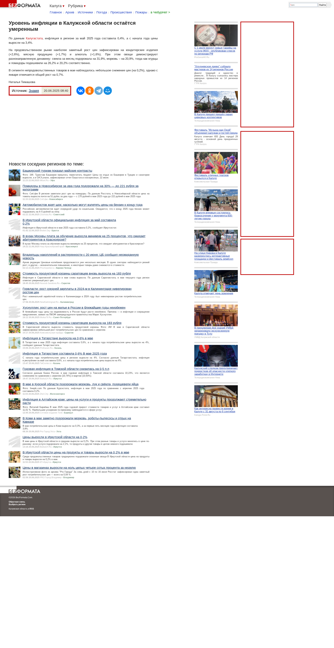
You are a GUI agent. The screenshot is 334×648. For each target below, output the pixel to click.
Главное (56, 12)
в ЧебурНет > (160, 12)
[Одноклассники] (89, 90)
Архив (69, 12)
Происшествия (121, 12)
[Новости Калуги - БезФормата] (21, 4)
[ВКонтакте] (80, 90)
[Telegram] (98, 90)
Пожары (141, 12)
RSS (32, 509)
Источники (85, 12)
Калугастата (34, 38)
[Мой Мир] (108, 90)
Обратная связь (17, 502)
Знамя (34, 91)
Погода (101, 12)
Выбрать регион (17, 504)
